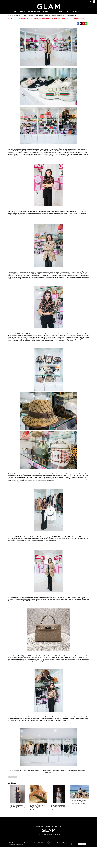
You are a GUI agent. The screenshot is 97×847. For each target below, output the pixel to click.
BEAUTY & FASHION (33, 11)
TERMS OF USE (49, 826)
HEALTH (68, 11)
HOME (15, 11)
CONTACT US (57, 826)
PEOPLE (60, 11)
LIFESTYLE (46, 11)
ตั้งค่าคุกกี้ (74, 843)
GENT (53, 11)
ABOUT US (88, 1)
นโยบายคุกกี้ (20, 844)
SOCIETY (22, 11)
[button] (83, 11)
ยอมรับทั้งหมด (82, 843)
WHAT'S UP (76, 11)
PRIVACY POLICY (40, 826)
